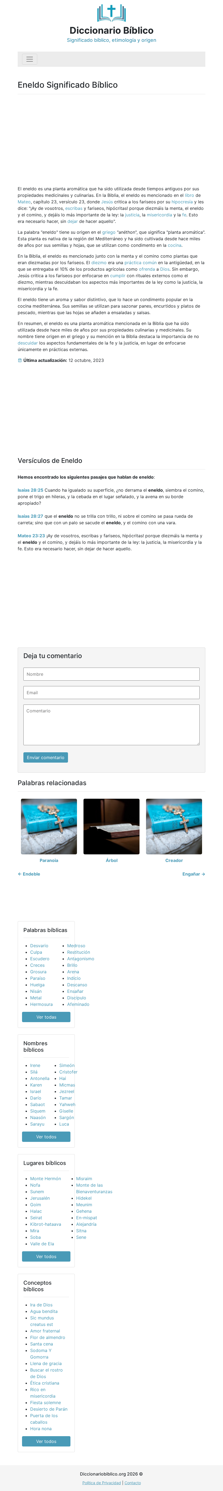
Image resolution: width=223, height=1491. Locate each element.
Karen (36, 1085)
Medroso (76, 945)
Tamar (65, 1098)
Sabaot (37, 1104)
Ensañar (75, 991)
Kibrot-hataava (45, 1224)
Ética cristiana (44, 1383)
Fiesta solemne (45, 1402)
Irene (35, 1065)
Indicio (74, 978)
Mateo (24, 201)
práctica (133, 262)
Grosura (38, 971)
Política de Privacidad (101, 1482)
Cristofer (68, 1072)
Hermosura (41, 1004)
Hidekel (84, 1198)
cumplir (117, 275)
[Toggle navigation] (29, 59)
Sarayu (37, 1124)
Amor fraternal (45, 1331)
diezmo (99, 262)
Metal (36, 997)
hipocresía (182, 201)
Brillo (72, 965)
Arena (73, 971)
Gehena (84, 1211)
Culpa (36, 952)
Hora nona (41, 1428)
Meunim (84, 1204)
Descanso (77, 984)
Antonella (39, 1078)
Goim (35, 1204)
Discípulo (76, 997)
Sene (81, 1237)
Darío (35, 1098)
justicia (132, 214)
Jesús (107, 201)
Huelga (37, 984)
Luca (64, 1124)
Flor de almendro (47, 1337)
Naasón (38, 1117)
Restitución (78, 952)
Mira (34, 1230)
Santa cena (41, 1344)
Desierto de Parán (48, 1409)
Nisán (36, 991)
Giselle (66, 1111)
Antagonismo (80, 958)
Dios (164, 269)
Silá (34, 1072)
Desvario (39, 945)
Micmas (67, 1085)
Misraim (84, 1178)
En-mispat (86, 1217)
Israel (35, 1091)
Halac (36, 1211)
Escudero (39, 958)
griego (109, 232)
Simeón (67, 1065)
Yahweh (67, 1104)
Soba (35, 1237)
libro (189, 195)
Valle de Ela (42, 1243)
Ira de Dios (41, 1304)
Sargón (66, 1117)
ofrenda (147, 269)
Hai (62, 1078)
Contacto (133, 1482)
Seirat (36, 1217)
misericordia (159, 214)
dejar (72, 221)
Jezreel (66, 1091)
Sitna (81, 1230)
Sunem (37, 1191)
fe (184, 214)
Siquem (37, 1111)
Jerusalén (40, 1198)
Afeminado (78, 1004)
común (150, 262)
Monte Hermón (45, 1178)
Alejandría (86, 1224)
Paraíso (37, 978)
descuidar (28, 343)
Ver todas (46, 1017)
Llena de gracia (46, 1363)
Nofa (35, 1185)
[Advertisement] (111, 137)
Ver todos (46, 1136)
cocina (174, 245)
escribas (73, 208)
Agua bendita (44, 1311)
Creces (37, 965)
